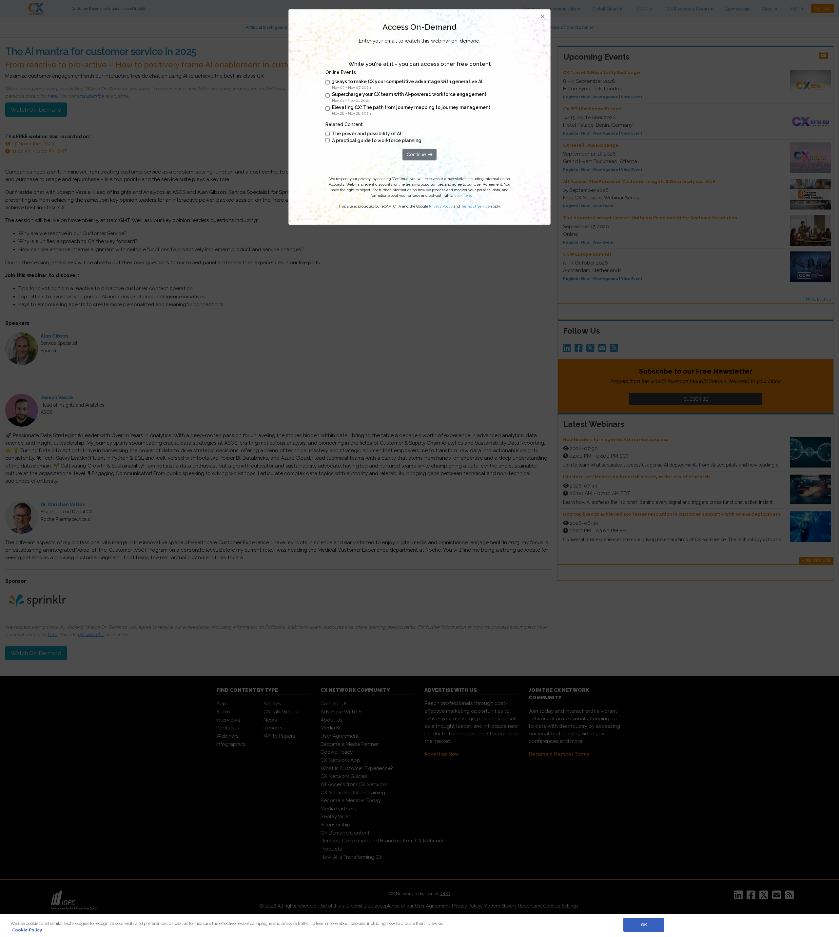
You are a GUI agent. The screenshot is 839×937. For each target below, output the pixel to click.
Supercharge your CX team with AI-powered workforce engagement (409, 94)
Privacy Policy (441, 206)
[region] (419, 925)
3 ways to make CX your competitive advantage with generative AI (407, 81)
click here (463, 195)
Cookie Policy (27, 930)
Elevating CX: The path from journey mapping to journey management (411, 107)
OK (644, 924)
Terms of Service (475, 206)
